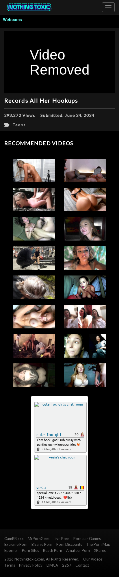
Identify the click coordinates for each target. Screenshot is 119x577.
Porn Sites (30, 550)
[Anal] (85, 199)
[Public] (85, 346)
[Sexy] (85, 258)
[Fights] (34, 346)
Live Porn (61, 538)
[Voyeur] (34, 229)
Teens (19, 124)
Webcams (12, 19)
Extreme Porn (15, 544)
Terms (9, 565)
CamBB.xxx (14, 538)
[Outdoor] (34, 287)
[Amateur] (34, 316)
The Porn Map (98, 544)
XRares (100, 550)
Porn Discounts (69, 544)
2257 (66, 565)
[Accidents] (34, 258)
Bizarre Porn (41, 544)
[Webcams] (85, 375)
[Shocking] (85, 316)
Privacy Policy (30, 565)
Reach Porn (52, 550)
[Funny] (85, 287)
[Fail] (85, 229)
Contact (82, 565)
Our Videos (93, 559)
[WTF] (85, 170)
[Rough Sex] (34, 199)
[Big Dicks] (34, 375)
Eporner (11, 550)
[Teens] (34, 170)
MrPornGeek (39, 538)
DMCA (52, 565)
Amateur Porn (78, 550)
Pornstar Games (87, 538)
